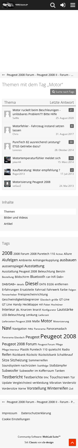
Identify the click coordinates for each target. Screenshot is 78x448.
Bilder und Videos (16, 217)
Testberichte (33, 377)
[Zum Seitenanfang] (72, 442)
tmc (46, 377)
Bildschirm (22, 277)
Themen (9, 211)
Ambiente (25, 260)
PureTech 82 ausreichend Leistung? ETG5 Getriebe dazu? (36, 144)
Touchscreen (59, 377)
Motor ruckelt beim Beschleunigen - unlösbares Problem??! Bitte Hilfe (37, 112)
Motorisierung (61, 321)
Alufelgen (10, 259)
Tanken (60, 371)
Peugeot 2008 (58, 336)
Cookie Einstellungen (16, 419)
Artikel (8, 224)
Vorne (22, 388)
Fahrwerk (53, 289)
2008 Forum (21, 254)
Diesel (31, 283)
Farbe (64, 289)
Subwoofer (10, 370)
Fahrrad (40, 289)
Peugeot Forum (46, 344)
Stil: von (39, 442)
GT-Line (64, 299)
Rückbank (18, 355)
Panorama (40, 328)
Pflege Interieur (10, 349)
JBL (18, 309)
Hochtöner (57, 304)
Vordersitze (9, 388)
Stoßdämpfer (58, 365)
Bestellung (8, 277)
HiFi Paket (44, 304)
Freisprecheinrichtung (33, 294)
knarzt (37, 309)
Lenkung (31, 315)
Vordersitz (69, 383)
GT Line (7, 304)
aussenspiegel (12, 266)
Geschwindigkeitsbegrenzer (20, 299)
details (20, 284)
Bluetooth (37, 276)
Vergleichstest (22, 383)
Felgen (72, 289)
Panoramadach (57, 328)
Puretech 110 (38, 349)
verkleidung (40, 383)
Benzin (60, 271)
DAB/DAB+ (9, 284)
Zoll (71, 388)
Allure (68, 254)
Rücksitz (31, 355)
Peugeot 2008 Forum (19, 344)
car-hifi (51, 277)
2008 (7, 253)
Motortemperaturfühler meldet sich (37, 158)
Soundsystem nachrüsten (19, 365)
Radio (66, 349)
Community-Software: (39, 436)
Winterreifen (57, 388)
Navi (6, 328)
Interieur (8, 309)
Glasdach (45, 299)
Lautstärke (65, 309)
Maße (36, 321)
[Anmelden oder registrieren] (63, 5)
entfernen (61, 284)
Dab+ (60, 277)
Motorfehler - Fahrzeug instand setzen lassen (38, 128)
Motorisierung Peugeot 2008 (31, 182)
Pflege (59, 344)
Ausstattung (34, 265)
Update (7, 383)
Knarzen (26, 309)
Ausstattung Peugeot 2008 (19, 271)
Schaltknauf (65, 355)
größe (55, 299)
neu (30, 328)
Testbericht (12, 377)
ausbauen (68, 259)
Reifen (6, 354)
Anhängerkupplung (46, 260)
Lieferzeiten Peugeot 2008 (16, 321)
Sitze (5, 360)
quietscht (54, 349)
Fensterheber (9, 294)
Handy (17, 304)
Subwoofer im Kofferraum (36, 371)
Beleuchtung (46, 271)
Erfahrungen (10, 289)
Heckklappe (30, 304)
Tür (72, 377)
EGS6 (50, 284)
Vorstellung (36, 388)
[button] (53, 5)
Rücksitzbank (47, 355)
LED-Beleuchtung (13, 315)
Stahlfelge (42, 365)
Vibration (55, 383)
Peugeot (32, 336)
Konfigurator (49, 309)
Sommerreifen (38, 360)
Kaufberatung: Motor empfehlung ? (36, 170)
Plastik (24, 349)
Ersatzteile (27, 289)
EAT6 (42, 284)
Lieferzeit (43, 315)
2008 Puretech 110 (42, 254)
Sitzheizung (19, 360)
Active (59, 254)
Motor (46, 320)
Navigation (19, 328)
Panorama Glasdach (13, 337)
